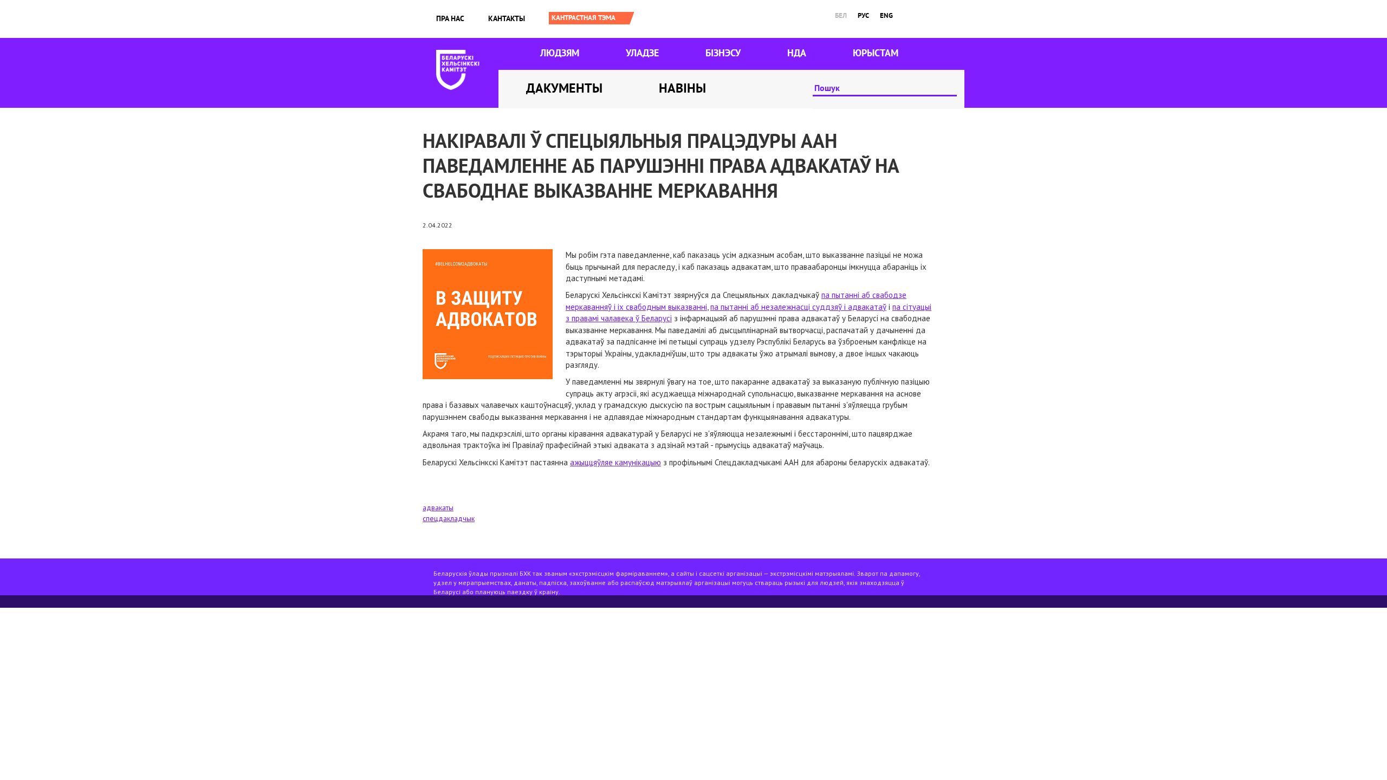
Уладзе (642, 53)
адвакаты (438, 507)
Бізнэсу (723, 53)
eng (886, 15)
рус (863, 15)
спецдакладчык (449, 518)
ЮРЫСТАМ (875, 53)
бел (841, 15)
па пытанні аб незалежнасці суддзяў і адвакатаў (798, 307)
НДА (796, 53)
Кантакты (506, 18)
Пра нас (450, 18)
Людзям (559, 53)
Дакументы (564, 88)
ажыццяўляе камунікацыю (615, 462)
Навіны (682, 88)
